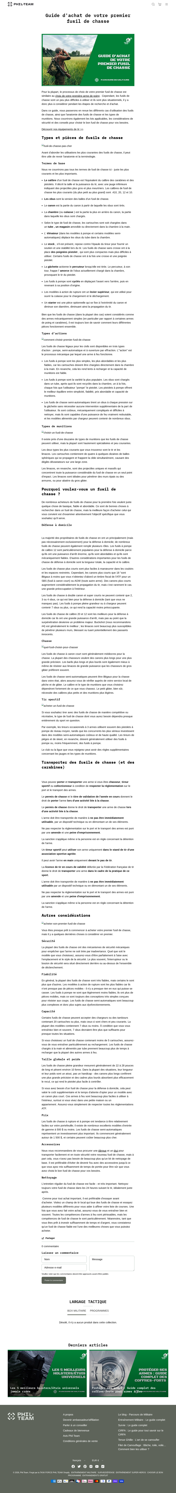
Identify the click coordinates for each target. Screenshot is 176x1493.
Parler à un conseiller (75, 1425)
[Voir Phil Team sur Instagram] (91, 1466)
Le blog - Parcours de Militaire (135, 1414)
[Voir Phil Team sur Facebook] (73, 1466)
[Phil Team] (20, 4)
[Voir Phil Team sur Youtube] (97, 1466)
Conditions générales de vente (80, 1441)
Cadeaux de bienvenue (76, 1430)
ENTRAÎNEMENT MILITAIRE (83, 1472)
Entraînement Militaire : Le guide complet (141, 1419)
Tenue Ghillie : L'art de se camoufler (138, 1439)
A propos (68, 1414)
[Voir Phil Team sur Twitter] (79, 1466)
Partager (50, 1238)
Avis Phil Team (71, 1435)
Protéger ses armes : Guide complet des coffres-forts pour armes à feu (124, 1389)
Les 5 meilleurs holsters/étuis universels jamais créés (44, 1389)
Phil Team (24, 1472)
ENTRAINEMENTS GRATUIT (95, 1475)
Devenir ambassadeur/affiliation (81, 1419)
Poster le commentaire (54, 1280)
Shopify (66, 1472)
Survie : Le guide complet (132, 1425)
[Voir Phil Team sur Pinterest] (85, 1466)
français (77, 1460)
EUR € (95, 1460)
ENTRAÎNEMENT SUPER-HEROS (131, 1472)
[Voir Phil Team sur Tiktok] (103, 1466)
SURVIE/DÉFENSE (106, 1472)
